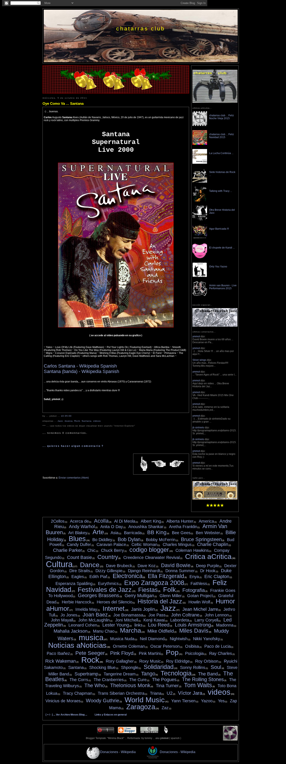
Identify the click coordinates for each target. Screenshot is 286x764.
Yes (221, 701)
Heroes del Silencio (114, 602)
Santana (86, 421)
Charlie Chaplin (212, 544)
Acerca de (79, 521)
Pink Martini (150, 653)
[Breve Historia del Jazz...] (214, 325)
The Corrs (79, 679)
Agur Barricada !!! (219, 228)
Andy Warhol (82, 526)
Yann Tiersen (183, 701)
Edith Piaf (98, 576)
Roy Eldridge (178, 661)
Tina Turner (167, 685)
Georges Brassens (98, 595)
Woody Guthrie (102, 700)
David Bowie (176, 565)
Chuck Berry (112, 550)
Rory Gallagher (120, 661)
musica (69, 421)
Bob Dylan (129, 539)
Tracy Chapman (77, 693)
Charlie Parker (67, 550)
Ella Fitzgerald (166, 576)
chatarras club (140, 28)
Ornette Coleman (129, 646)
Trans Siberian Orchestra (121, 693)
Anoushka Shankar (146, 526)
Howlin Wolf (199, 602)
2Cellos (57, 521)
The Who (94, 685)
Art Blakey (77, 532)
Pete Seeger (90, 653)
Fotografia (193, 590)
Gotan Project (200, 595)
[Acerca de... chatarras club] (214, 102)
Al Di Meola (124, 521)
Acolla (101, 521)
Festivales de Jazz (105, 589)
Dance (89, 565)
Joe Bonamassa (128, 615)
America (206, 521)
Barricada (133, 532)
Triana (155, 693)
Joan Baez (95, 614)
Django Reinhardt (144, 570)
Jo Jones (69, 615)
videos (97, 421)
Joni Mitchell (126, 620)
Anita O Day (111, 526)
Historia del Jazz (160, 601)
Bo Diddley (102, 539)
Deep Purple (207, 565)
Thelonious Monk (130, 685)
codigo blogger (149, 549)
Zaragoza (140, 707)
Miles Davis (194, 631)
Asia (115, 532)
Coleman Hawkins (192, 550)
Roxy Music (150, 661)
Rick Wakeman (60, 661)
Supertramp (86, 673)
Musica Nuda (122, 638)
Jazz (60, 421)
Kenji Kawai (154, 620)
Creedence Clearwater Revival (151, 557)
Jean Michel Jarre (200, 609)
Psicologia (194, 653)
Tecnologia (176, 673)
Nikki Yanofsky (206, 638)
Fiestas (148, 589)
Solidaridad (159, 666)
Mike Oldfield (160, 631)
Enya (194, 576)
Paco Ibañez (58, 653)
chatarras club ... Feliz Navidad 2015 (221, 136)
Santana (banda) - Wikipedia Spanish (81, 371)
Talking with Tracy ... (220, 191)
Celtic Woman (144, 544)
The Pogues (164, 679)
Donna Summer (180, 570)
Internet (114, 608)
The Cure (138, 679)
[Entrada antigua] (177, 464)
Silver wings (199, 359)
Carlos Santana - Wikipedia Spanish (80, 366)
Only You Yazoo (218, 266)
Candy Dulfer (79, 544)
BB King (156, 532)
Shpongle (129, 667)
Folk (169, 589)
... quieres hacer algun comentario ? (73, 446)
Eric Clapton (216, 576)
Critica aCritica (208, 556)
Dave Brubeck (119, 565)
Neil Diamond (152, 638)
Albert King (151, 521)
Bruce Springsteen (201, 539)
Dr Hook (207, 570)
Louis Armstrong (193, 625)
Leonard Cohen (82, 625)
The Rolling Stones (203, 679)
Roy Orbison (206, 661)
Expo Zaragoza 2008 (154, 582)
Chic (91, 550)
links (138, 625)
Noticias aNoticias (77, 645)
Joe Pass (157, 615)
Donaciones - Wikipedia (118, 752)
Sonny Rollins (192, 667)
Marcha (130, 630)
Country (107, 557)
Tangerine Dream (120, 674)
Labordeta (179, 620)
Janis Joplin (143, 609)
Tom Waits (198, 685)
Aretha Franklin (183, 526)
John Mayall (62, 620)
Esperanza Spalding (74, 583)
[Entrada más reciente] (158, 464)
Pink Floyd (121, 653)
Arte (98, 532)
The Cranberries (109, 679)
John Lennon (217, 615)
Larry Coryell (206, 620)
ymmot (196, 336)
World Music (145, 700)
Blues (77, 539)
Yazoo (207, 701)
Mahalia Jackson (71, 631)
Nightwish (179, 638)
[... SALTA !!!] (230, 739)
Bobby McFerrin (160, 539)
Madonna (224, 625)
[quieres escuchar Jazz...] (214, 498)
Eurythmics (108, 583)
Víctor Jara (190, 693)
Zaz (165, 707)
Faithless (199, 583)
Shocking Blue (102, 667)
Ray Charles (220, 653)
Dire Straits (79, 570)
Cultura (59, 564)
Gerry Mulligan (139, 595)
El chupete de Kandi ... (222, 247)
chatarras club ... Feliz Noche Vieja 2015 (221, 117)
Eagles (77, 576)
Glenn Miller (171, 595)
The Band (208, 673)
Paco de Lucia (217, 646)
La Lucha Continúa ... (221, 153)
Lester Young (115, 625)
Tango (148, 673)
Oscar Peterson (165, 646)
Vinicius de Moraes (63, 701)
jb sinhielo (198, 427)
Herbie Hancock (76, 602)
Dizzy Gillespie (108, 570)
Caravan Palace (111, 544)
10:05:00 (66, 416)
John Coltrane (185, 614)
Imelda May (86, 609)
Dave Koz (147, 565)
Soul (216, 667)
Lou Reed (158, 625)
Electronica (128, 576)
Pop (172, 652)
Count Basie (79, 557)
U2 (170, 693)
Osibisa (192, 646)
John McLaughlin (94, 620)
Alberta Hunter (179, 521)
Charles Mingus (177, 544)
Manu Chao (104, 631)
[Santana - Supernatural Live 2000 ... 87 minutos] (116, 326)
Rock (77, 421)
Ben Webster (208, 532)
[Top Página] (166, 732)
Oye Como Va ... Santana (63, 103)
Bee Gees (181, 532)
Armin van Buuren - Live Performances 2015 (223, 287)
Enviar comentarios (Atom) (74, 477)
